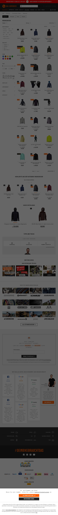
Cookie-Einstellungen (41, 492)
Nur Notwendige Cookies (29, 499)
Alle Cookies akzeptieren (28, 495)
